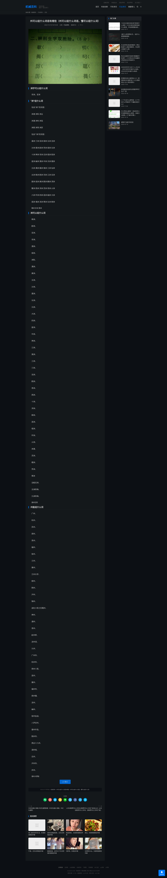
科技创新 (104, 7)
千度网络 (90, 867)
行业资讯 (122, 7)
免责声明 (129, 2)
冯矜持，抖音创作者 (72, 851)
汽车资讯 (113, 7)
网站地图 (83, 871)
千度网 (84, 867)
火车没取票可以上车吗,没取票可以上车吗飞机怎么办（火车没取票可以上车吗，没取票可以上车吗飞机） (84, 809)
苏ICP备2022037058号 (93, 871)
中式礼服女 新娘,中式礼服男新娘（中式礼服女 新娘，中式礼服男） (45, 809)
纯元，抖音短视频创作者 (92, 833)
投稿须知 (106, 2)
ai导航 (107, 867)
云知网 (66, 867)
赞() (80, 25)
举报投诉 (114, 2)
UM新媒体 (72, 867)
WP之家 (96, 867)
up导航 (102, 867)
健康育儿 (131, 7)
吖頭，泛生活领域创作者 (35, 851)
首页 (97, 7)
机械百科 (31, 6)
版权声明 (122, 2)
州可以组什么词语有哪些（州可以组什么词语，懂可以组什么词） (65, 21)
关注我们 (137, 2)
